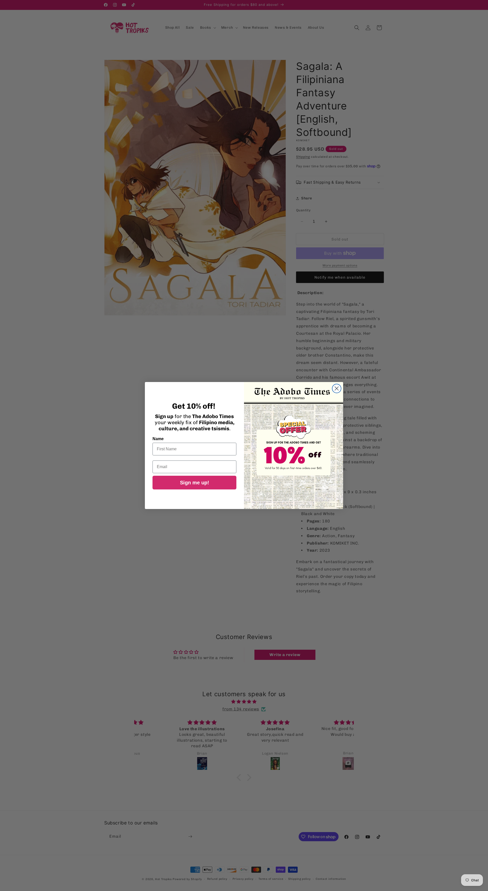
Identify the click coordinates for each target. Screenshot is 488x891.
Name (158, 439)
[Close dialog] (336, 388)
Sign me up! (194, 482)
